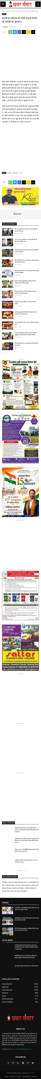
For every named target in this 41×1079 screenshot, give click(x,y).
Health (8, 11)
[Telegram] (15, 32)
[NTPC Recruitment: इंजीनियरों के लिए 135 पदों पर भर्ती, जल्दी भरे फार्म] (7, 931)
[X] (24, 32)
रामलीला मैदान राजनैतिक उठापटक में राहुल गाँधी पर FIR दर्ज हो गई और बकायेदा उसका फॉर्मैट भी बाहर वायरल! (27, 840)
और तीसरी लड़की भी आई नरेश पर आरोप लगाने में (26, 966)
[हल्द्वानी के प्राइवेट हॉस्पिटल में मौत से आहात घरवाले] (7, 305)
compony (15, 173)
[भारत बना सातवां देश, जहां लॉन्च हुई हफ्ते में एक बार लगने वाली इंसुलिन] (7, 273)
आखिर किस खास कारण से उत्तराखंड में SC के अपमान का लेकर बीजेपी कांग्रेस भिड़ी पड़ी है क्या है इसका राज (27, 830)
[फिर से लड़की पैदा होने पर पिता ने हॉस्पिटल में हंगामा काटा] (7, 325)
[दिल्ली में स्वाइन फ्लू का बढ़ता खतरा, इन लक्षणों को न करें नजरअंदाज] (7, 253)
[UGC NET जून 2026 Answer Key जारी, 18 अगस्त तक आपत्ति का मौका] (7, 911)
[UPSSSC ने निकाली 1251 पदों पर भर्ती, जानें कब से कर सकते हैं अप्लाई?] (7, 921)
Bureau (6, 27)
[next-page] (6, 353)
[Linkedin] (18, 1063)
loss (21, 173)
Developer (31, 1073)
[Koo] (29, 32)
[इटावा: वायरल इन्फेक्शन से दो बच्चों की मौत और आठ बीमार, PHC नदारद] (7, 242)
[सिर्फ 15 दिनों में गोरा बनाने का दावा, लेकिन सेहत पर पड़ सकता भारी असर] (7, 263)
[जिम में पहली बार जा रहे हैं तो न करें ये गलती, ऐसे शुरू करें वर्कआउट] (7, 232)
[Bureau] (7, 214)
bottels (9, 173)
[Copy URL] (33, 32)
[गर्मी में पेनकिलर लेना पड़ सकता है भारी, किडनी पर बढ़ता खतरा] (7, 346)
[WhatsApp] (10, 32)
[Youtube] (33, 1063)
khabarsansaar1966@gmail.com (20, 1049)
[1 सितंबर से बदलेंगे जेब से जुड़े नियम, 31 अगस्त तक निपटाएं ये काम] (7, 863)
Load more (20, 870)
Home (3, 11)
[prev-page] (3, 353)
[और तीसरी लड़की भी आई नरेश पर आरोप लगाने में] (7, 969)
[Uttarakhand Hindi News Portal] (20, 4)
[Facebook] (19, 32)
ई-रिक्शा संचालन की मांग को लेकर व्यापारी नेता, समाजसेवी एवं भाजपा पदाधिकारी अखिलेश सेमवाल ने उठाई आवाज (26, 947)
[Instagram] (13, 1063)
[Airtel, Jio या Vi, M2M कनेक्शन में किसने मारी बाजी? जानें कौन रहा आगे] (7, 852)
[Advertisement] (20, 57)
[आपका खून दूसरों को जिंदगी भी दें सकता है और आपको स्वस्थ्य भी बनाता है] (7, 315)
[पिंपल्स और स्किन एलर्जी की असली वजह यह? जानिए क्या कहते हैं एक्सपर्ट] (7, 294)
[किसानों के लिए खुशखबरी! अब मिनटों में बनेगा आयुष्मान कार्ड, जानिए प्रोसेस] (7, 284)
